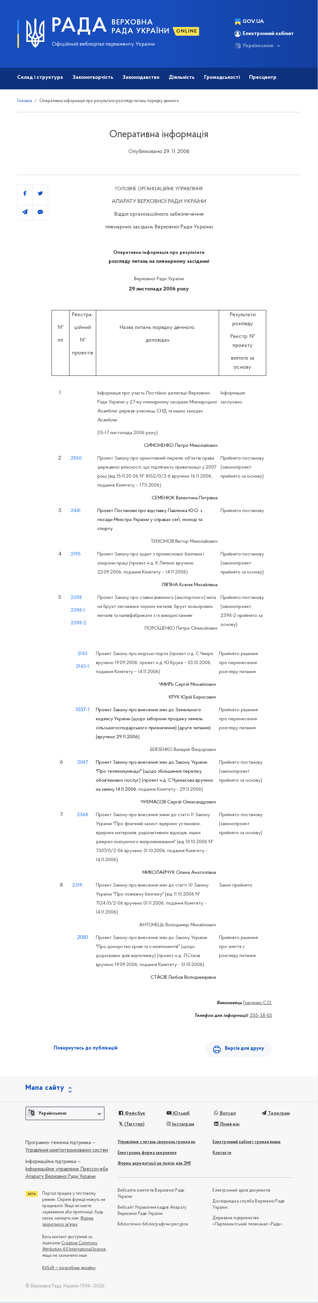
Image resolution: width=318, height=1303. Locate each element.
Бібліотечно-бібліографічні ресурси (153, 1224)
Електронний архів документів (241, 1190)
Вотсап (226, 1113)
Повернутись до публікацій (86, 1048)
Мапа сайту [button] (45, 1088)
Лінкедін (229, 1124)
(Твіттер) (134, 1124)
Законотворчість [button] (93, 77)
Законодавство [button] (141, 77)
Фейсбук (134, 1113)
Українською (258, 46)
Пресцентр (262, 77)
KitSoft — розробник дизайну (69, 1268)
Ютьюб (181, 1113)
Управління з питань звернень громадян (156, 1142)
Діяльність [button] (182, 77)
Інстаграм (182, 1124)
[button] (65, 1113)
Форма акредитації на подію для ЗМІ (154, 1163)
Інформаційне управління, (52, 1169)
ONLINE (186, 31)
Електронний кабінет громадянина (246, 1142)
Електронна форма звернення (147, 1153)
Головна (24, 101)
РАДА (79, 26)
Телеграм (278, 1113)
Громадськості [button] (222, 77)
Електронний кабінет (268, 34)
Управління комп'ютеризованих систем (66, 1150)
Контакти (222, 1153)
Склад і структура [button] (40, 77)
